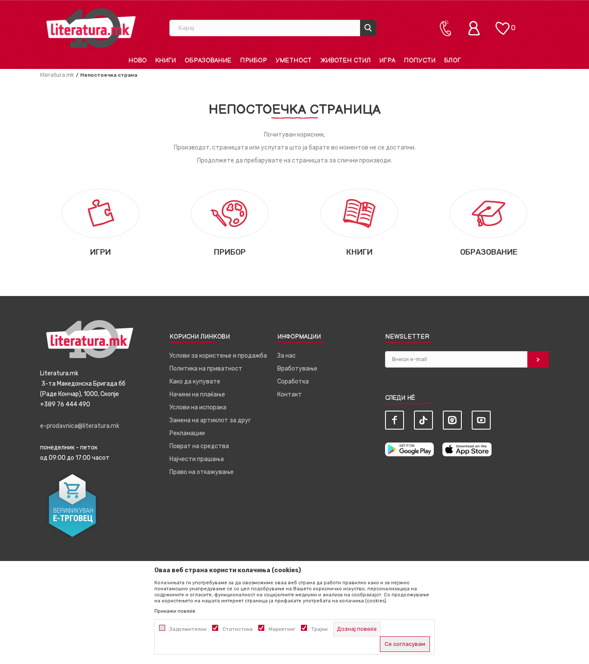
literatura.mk (57, 75)
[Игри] (100, 213)
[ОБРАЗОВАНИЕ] (488, 213)
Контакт (289, 394)
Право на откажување (201, 472)
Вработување (297, 368)
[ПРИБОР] (230, 213)
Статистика (237, 629)
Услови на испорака (197, 407)
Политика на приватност (205, 368)
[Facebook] (394, 420)
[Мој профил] (476, 28)
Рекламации (187, 433)
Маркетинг (282, 629)
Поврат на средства (199, 446)
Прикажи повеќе (174, 611)
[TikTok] (423, 420)
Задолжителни (188, 629)
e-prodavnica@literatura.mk (79, 426)
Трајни (319, 629)
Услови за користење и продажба (218, 355)
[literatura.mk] (91, 27)
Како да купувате (194, 381)
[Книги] (359, 213)
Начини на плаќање (197, 394)
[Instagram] (452, 420)
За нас (286, 355)
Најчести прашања (196, 459)
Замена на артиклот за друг (210, 420)
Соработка (293, 381)
